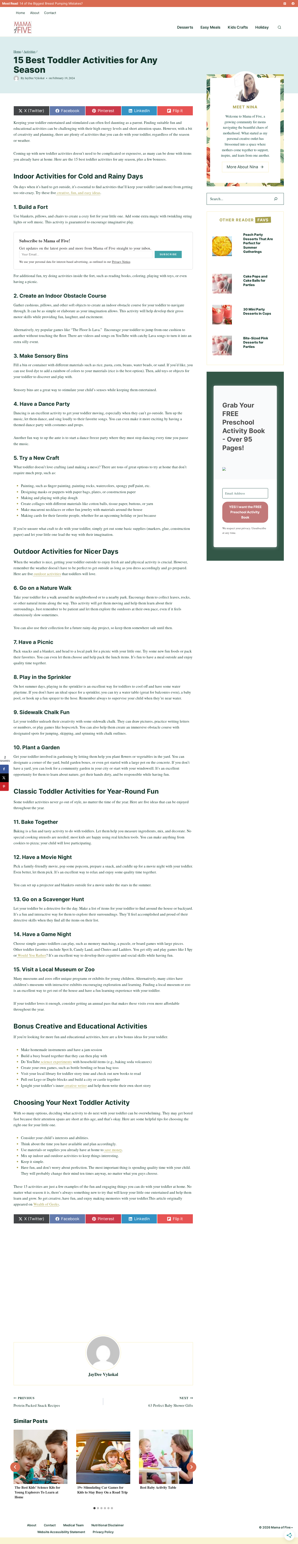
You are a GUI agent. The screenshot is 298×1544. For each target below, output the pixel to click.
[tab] (94, 1508)
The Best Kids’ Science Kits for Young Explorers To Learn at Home (37, 1492)
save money (113, 1149)
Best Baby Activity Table (158, 1487)
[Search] (275, 198)
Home (20, 13)
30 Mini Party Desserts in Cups (257, 311)
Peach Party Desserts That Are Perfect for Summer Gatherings (258, 243)
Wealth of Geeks (46, 1204)
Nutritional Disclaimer (107, 1525)
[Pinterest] (285, 3)
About (34, 13)
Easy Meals (210, 27)
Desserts (185, 27)
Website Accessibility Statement (61, 1532)
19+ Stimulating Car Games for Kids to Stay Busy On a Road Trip (102, 1490)
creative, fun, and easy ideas (78, 192)
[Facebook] (293, 3)
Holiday (262, 27)
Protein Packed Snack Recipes (37, 1402)
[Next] (191, 1467)
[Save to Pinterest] (4, 786)
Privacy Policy (103, 1532)
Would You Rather (31, 955)
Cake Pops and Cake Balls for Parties (255, 280)
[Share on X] (4, 777)
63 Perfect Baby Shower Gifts (170, 1402)
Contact (50, 13)
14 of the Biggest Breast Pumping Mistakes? (51, 3)
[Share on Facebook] (4, 769)
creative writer (75, 1085)
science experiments (56, 1061)
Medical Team (73, 1525)
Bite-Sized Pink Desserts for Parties (255, 342)
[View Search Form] (279, 27)
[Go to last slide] (15, 1467)
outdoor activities (47, 573)
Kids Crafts (238, 27)
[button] (245, 469)
